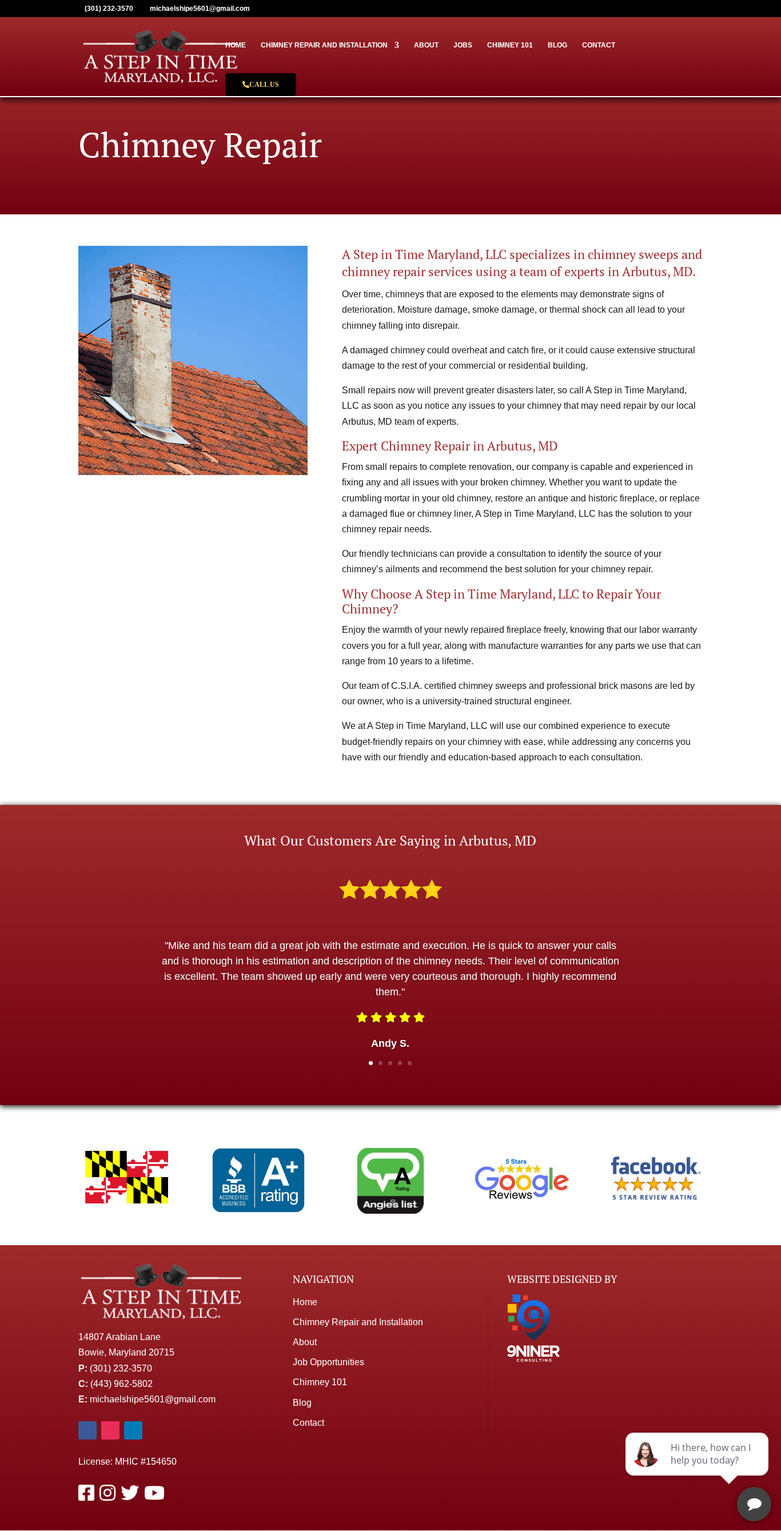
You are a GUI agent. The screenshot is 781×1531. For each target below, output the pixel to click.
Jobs (462, 45)
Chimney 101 (510, 45)
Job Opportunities (328, 1362)
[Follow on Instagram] (110, 1430)
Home (235, 45)
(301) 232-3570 (121, 1368)
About (426, 45)
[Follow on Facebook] (87, 1430)
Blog (557, 45)
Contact (598, 45)
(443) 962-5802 (121, 1384)
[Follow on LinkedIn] (133, 1430)
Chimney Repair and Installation (324, 45)
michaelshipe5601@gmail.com (153, 1399)
